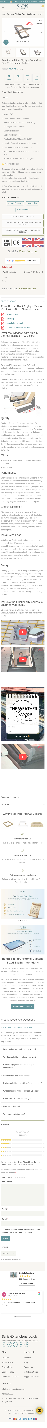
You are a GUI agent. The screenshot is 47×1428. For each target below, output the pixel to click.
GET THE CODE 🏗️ (22, 736)
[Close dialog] (3, 689)
